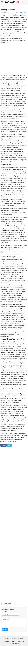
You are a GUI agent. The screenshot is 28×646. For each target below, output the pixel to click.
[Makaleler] (14, 2)
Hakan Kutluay (23, 12)
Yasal (18, 641)
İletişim (23, 641)
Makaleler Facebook (14, 643)
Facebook (3, 445)
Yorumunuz (5, 617)
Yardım (13, 641)
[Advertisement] (14, 59)
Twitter (9, 445)
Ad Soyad (4, 611)
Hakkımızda (7, 641)
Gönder (4, 629)
